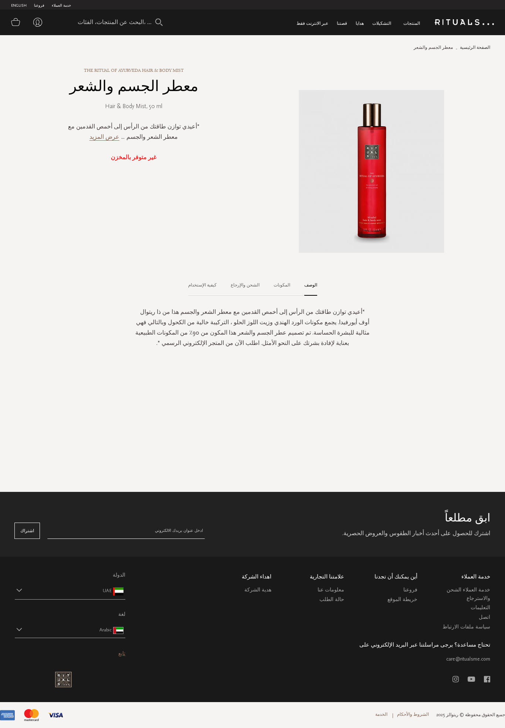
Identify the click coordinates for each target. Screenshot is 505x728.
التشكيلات (381, 23)
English (19, 5)
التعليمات (480, 607)
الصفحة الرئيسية (475, 47)
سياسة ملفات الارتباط (466, 627)
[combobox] (116, 22)
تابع (121, 653)
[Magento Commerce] (464, 23)
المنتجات (411, 23)
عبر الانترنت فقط (312, 23)
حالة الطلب (331, 599)
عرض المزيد (104, 136)
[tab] (307, 285)
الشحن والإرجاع (245, 285)
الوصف (310, 285)
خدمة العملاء (61, 5)
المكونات (282, 285)
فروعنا (39, 5)
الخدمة (381, 714)
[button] (63, 590)
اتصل (484, 617)
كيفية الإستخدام (202, 285)
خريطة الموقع (402, 599)
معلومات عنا (331, 590)
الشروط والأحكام (413, 714)
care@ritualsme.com (468, 659)
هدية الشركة (257, 590)
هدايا (360, 23)
